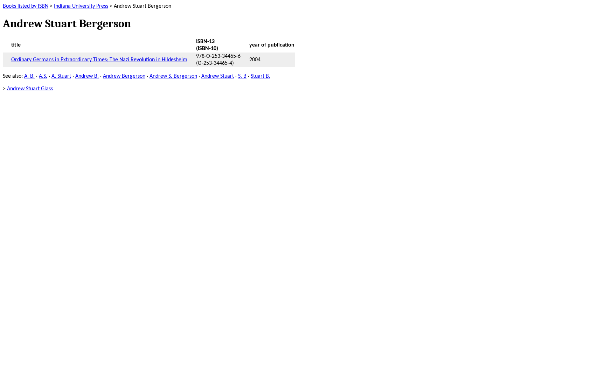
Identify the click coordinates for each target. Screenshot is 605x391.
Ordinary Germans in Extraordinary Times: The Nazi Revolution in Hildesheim (99, 60)
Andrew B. (87, 76)
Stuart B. (260, 76)
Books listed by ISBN (25, 6)
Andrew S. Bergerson (173, 76)
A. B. (29, 76)
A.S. (43, 76)
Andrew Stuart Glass (30, 89)
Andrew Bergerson (124, 76)
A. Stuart (61, 76)
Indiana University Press (81, 6)
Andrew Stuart (217, 76)
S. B (242, 76)
